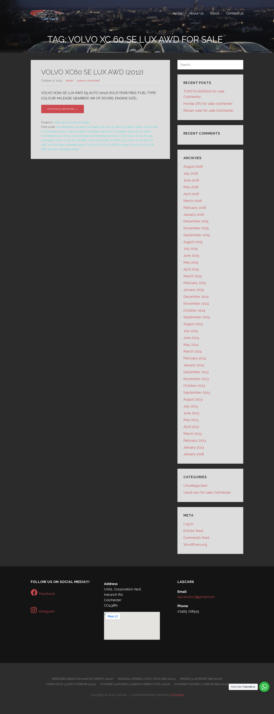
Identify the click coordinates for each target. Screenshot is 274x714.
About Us (196, 13)
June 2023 (191, 413)
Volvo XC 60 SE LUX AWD (71, 140)
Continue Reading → (62, 109)
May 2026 (191, 187)
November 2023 (196, 379)
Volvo (66, 135)
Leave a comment (88, 80)
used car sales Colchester (83, 131)
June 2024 (191, 338)
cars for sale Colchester (119, 126)
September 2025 (196, 235)
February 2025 (194, 283)
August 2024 (193, 324)
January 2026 (193, 214)
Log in (188, 524)
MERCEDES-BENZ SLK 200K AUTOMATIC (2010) (82, 678)
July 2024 (190, 331)
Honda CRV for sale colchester (208, 104)
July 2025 (190, 249)
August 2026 (193, 166)
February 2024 (194, 358)
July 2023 (190, 406)
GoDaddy (177, 695)
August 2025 (193, 242)
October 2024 (194, 310)
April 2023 (191, 427)
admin (69, 80)
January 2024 (193, 365)
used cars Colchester (113, 131)
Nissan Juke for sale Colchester (208, 110)
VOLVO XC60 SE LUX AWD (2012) (92, 72)
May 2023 (190, 420)
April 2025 (191, 269)
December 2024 (196, 297)
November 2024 (196, 303)
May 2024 (191, 345)
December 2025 (196, 221)
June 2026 (191, 180)
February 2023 (194, 440)
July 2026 (190, 173)
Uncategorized (195, 485)
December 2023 (196, 372)
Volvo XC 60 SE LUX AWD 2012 (107, 140)
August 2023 (193, 399)
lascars (62, 131)
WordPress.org (195, 544)
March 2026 (192, 201)
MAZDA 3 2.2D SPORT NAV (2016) (201, 678)
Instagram (46, 611)
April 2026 (191, 194)
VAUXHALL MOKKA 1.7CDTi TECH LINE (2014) (146, 678)
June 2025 (191, 255)
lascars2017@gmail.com (196, 597)
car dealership (64, 126)
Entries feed (193, 531)
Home (177, 13)
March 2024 (192, 351)
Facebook (47, 594)
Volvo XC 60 (119, 135)
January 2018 (193, 454)
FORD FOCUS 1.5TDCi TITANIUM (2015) (71, 684)
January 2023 (193, 447)
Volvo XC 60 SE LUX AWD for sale (107, 144)
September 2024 (196, 317)
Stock (214, 13)
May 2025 (190, 262)
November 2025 (196, 228)
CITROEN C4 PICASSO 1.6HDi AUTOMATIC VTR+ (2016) (135, 684)
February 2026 (194, 208)
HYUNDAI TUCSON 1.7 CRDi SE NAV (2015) (201, 684)
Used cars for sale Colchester (71, 122)
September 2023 (196, 392)
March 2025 (192, 276)
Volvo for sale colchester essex (91, 135)
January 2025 (193, 290)
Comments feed (196, 538)
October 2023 (194, 386)
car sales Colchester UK (89, 126)
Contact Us (235, 13)
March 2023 (192, 434)
